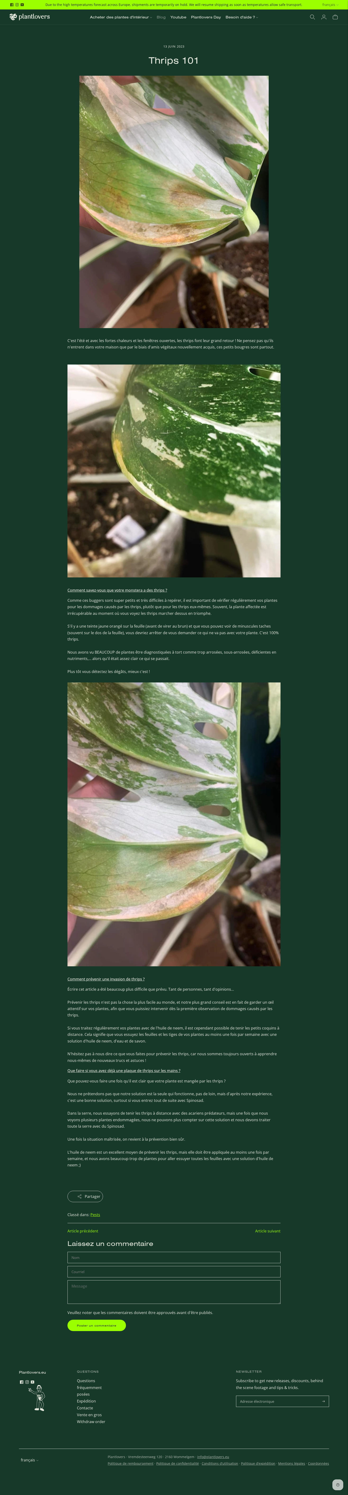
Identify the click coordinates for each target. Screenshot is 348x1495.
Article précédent (82, 1231)
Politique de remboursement (130, 1463)
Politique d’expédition (258, 1463)
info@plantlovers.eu (213, 1457)
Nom (76, 1252)
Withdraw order (91, 1421)
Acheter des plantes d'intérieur (119, 17)
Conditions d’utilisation (220, 1463)
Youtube (178, 17)
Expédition (86, 1401)
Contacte (85, 1408)
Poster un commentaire (96, 1325)
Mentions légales (291, 1463)
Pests (95, 1214)
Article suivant (268, 1231)
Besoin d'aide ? (240, 17)
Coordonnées (318, 1463)
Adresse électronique (258, 1396)
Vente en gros (89, 1414)
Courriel (78, 1266)
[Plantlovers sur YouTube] (22, 4)
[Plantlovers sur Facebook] (11, 4)
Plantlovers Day (206, 17)
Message (79, 1280)
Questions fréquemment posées (89, 1387)
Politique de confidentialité (177, 1463)
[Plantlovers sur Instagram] (17, 4)
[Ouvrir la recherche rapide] (312, 17)
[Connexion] (324, 17)
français (328, 4)
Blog (161, 17)
